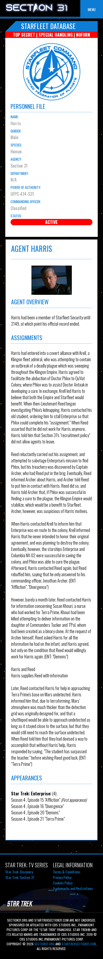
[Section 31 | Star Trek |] (36, 12)
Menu (92, 9)
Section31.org (44, 944)
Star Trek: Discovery (19, 871)
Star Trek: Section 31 (19, 877)
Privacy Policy (62, 877)
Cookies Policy (62, 882)
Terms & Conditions (66, 871)
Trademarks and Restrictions (73, 888)
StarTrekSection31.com (79, 944)
